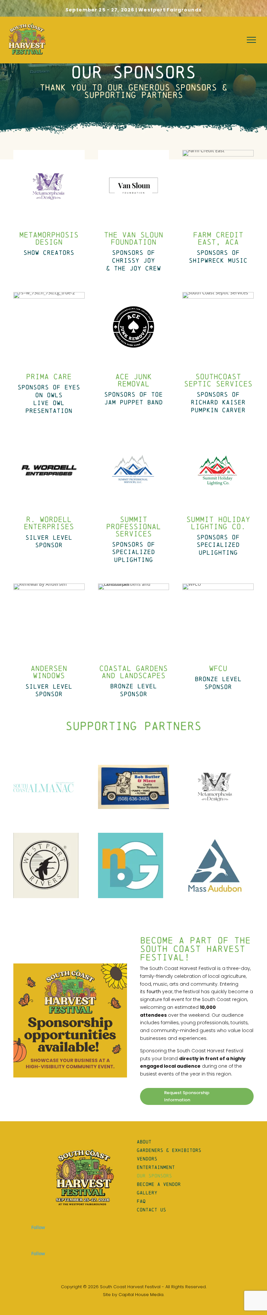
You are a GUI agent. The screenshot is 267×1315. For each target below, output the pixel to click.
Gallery (147, 1192)
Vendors (147, 1158)
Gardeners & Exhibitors (169, 1150)
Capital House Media (141, 1294)
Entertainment (156, 1167)
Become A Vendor (159, 1184)
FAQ (141, 1201)
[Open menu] (251, 39)
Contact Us (151, 1209)
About (144, 1141)
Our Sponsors (154, 1175)
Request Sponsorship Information (186, 1096)
